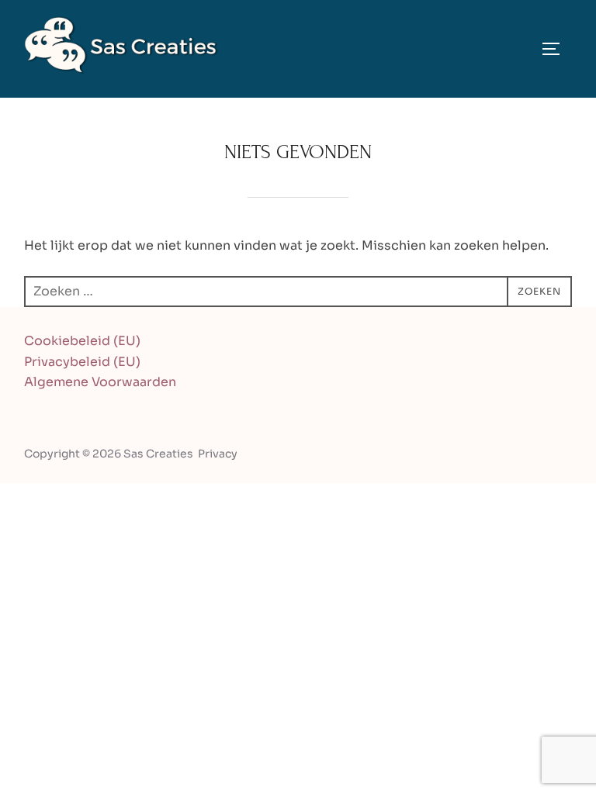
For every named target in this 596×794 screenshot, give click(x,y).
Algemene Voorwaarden (100, 382)
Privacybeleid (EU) (82, 362)
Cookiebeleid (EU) (82, 341)
